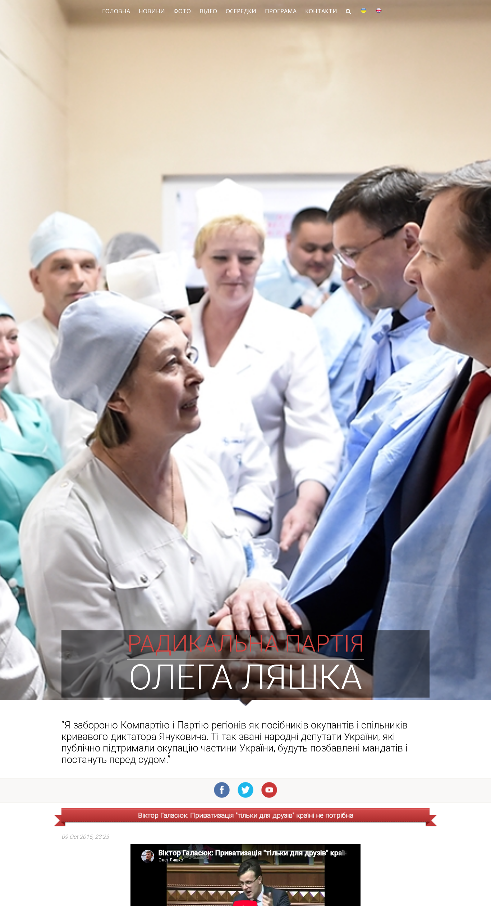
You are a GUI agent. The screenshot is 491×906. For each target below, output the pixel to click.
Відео (208, 11)
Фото (182, 11)
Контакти (321, 11)
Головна (116, 11)
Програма (281, 11)
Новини (152, 11)
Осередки (241, 11)
